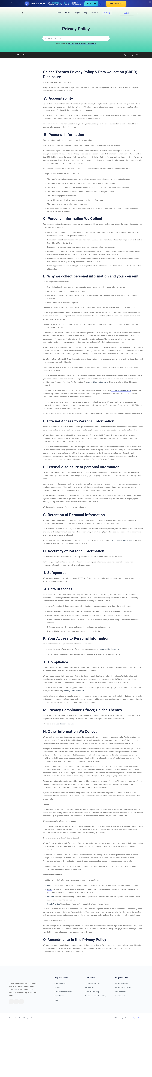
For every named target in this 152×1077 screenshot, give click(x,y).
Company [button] (107, 13)
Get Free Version (120, 992)
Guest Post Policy (60, 983)
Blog (85, 13)
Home (59, 13)
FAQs (56, 1000)
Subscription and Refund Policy (95, 996)
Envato (49, 889)
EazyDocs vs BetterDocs (123, 987)
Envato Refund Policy (92, 992)
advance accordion (82, 43)
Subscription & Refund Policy (18, 1018)
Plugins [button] (77, 13)
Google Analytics (53, 904)
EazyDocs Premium (121, 983)
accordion (92, 43)
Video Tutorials (120, 996)
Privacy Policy (89, 987)
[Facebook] (11, 1001)
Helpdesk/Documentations (63, 992)
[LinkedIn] (16, 1001)
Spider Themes (138, 1018)
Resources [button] (94, 13)
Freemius (50, 897)
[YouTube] (21, 1001)
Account (33, 1018)
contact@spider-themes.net (98, 382)
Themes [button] (68, 13)
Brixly (49, 885)
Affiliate (57, 987)
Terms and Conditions (92, 983)
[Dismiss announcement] (150, 2)
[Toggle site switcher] (22, 13)
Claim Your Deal (115, 4)
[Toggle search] (137, 13)
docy (72, 43)
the (69, 43)
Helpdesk (126, 12)
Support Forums (59, 996)
